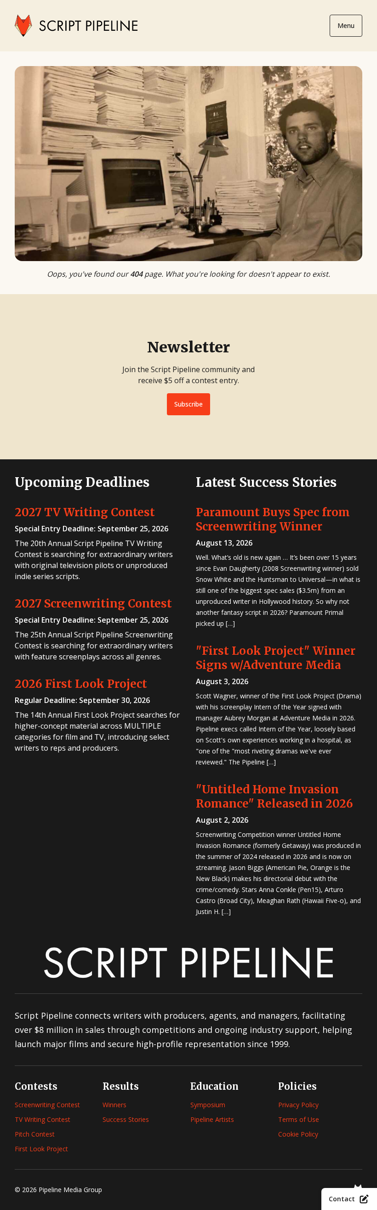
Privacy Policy (298, 1104)
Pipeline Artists (212, 1119)
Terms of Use (298, 1119)
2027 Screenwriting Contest (93, 604)
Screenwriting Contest (47, 1104)
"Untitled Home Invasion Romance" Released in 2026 (274, 796)
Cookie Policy (298, 1134)
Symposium (207, 1104)
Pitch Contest (35, 1134)
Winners (114, 1104)
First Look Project (41, 1148)
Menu (345, 25)
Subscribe (188, 404)
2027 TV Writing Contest (85, 512)
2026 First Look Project (81, 684)
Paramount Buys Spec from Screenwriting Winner (273, 519)
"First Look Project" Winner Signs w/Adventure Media (275, 658)
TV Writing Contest (42, 1119)
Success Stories (126, 1119)
